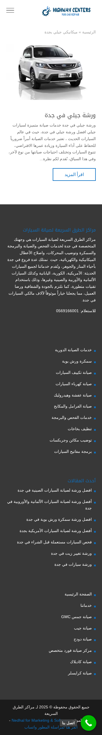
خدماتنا (86, 605)
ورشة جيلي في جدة (70, 115)
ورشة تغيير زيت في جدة (71, 553)
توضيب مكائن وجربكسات (71, 440)
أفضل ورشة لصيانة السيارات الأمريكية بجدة (56, 530)
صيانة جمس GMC (76, 616)
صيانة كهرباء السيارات (74, 384)
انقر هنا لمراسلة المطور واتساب (51, 727)
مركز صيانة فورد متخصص (70, 650)
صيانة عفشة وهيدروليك (73, 395)
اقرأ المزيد (74, 174)
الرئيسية (89, 32)
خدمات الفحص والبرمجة (72, 417)
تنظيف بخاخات (80, 429)
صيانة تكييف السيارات (74, 372)
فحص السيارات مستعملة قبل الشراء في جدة (54, 542)
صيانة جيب (83, 628)
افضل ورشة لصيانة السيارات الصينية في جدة (55, 490)
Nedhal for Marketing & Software (40, 720)
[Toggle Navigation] (10, 11)
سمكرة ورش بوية (77, 361)
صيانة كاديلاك (81, 661)
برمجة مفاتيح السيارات (73, 451)
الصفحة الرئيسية (78, 594)
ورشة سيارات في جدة (73, 564)
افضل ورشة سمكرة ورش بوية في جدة (59, 519)
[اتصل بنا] (88, 723)
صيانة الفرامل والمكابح (73, 406)
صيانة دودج (83, 639)
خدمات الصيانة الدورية (73, 350)
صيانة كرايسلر (80, 673)
